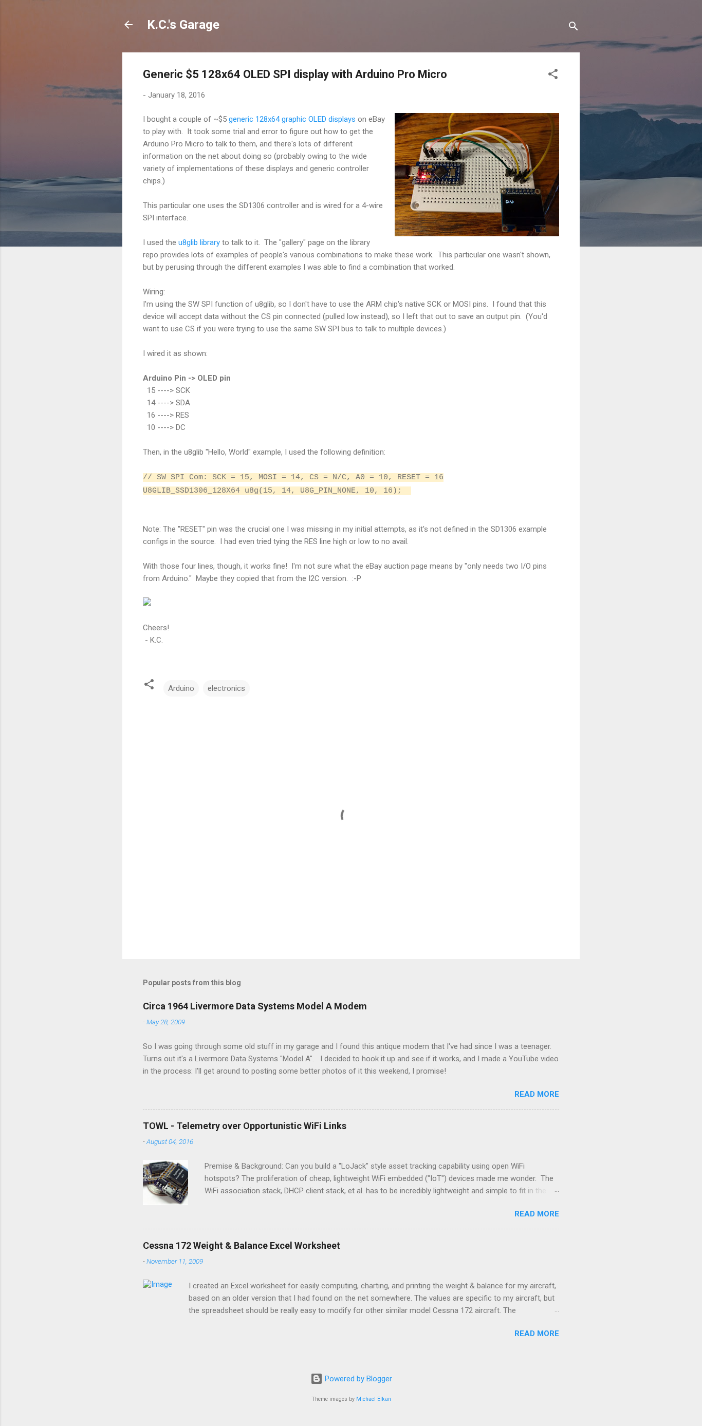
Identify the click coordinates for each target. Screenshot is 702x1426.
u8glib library (199, 242)
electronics (226, 688)
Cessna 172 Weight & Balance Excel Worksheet (241, 1245)
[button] (553, 76)
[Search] (573, 28)
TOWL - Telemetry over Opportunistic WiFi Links (244, 1125)
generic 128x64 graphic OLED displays (292, 119)
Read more (536, 1094)
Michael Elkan (373, 1399)
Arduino (181, 688)
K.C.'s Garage (183, 24)
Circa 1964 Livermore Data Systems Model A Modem (255, 1006)
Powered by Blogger (357, 1378)
